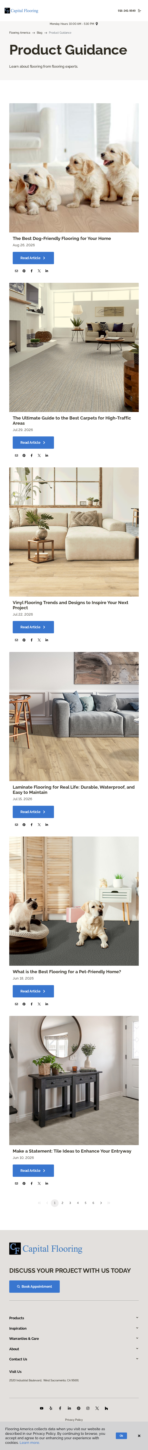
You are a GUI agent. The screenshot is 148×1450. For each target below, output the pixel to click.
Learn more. (30, 1443)
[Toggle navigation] (139, 10)
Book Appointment (37, 1286)
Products (16, 1318)
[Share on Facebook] (31, 271)
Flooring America (19, 32)
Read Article (30, 258)
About (14, 1349)
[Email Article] (16, 271)
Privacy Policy (74, 1419)
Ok (121, 1435)
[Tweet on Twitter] (39, 271)
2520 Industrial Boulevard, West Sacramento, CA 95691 (44, 1380)
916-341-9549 (127, 10)
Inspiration (18, 1328)
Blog (39, 32)
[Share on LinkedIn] (47, 271)
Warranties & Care (24, 1339)
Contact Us (18, 1359)
